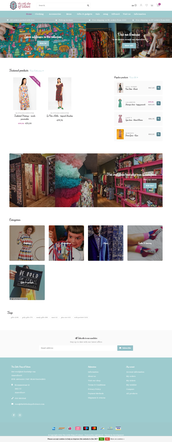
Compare (130, 389)
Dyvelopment (118, 435)
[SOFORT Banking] (61, 428)
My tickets (130, 381)
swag (105, 14)
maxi (54, 317)
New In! (43, 43)
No (107, 439)
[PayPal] (110, 428)
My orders (131, 376)
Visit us (127, 14)
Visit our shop (94, 381)
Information (140, 14)
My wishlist (131, 385)
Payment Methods (96, 393)
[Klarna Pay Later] (78, 428)
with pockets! (81, 317)
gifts (15, 317)
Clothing (39, 14)
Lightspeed (98, 435)
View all (133, 78)
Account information (135, 372)
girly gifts (27, 317)
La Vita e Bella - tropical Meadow (60, 116)
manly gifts (42, 317)
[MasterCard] (94, 428)
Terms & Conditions (96, 385)
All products (131, 393)
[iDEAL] (70, 428)
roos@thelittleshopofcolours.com (29, 404)
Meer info (129, 46)
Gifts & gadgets (84, 14)
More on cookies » (117, 439)
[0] (158, 6)
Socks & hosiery (134, 227)
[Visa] (118, 428)
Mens (69, 14)
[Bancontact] (102, 428)
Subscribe (126, 348)
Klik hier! (150, 186)
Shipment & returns (96, 398)
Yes (101, 439)
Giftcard (116, 14)
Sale (98, 14)
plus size (66, 317)
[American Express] (53, 428)
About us (92, 376)
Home (29, 14)
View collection (36, 71)
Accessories (55, 14)
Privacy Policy (94, 389)
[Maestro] (86, 428)
